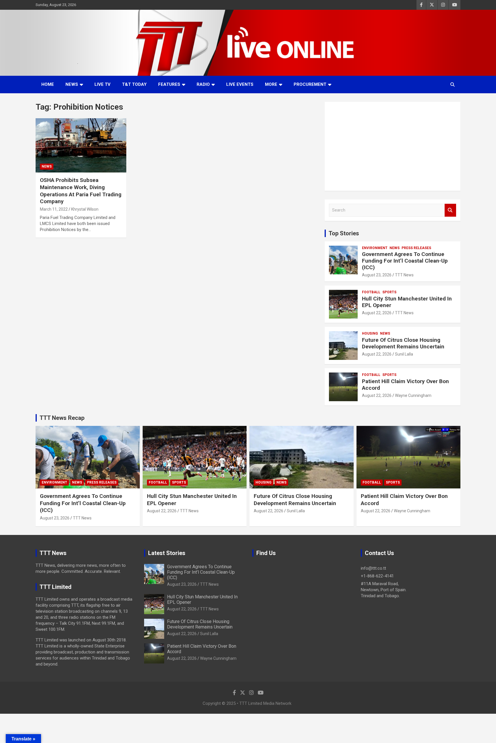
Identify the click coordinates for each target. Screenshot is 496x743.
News (71, 84)
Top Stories (344, 233)
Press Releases (416, 248)
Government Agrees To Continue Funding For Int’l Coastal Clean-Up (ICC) (405, 261)
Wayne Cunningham (413, 395)
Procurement (310, 84)
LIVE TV (102, 84)
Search (450, 210)
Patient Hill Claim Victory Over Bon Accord (405, 384)
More (271, 84)
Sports (389, 292)
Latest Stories (166, 553)
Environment (375, 248)
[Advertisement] (392, 146)
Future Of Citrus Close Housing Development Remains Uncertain (403, 343)
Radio (203, 84)
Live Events (239, 84)
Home (47, 84)
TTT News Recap (62, 417)
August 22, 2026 (377, 313)
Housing (370, 333)
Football (371, 292)
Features (169, 84)
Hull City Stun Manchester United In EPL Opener (407, 302)
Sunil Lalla (404, 354)
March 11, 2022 (54, 209)
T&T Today (134, 84)
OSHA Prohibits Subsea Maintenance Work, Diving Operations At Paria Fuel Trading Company (80, 191)
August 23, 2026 (377, 275)
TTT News (404, 275)
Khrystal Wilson (84, 209)
